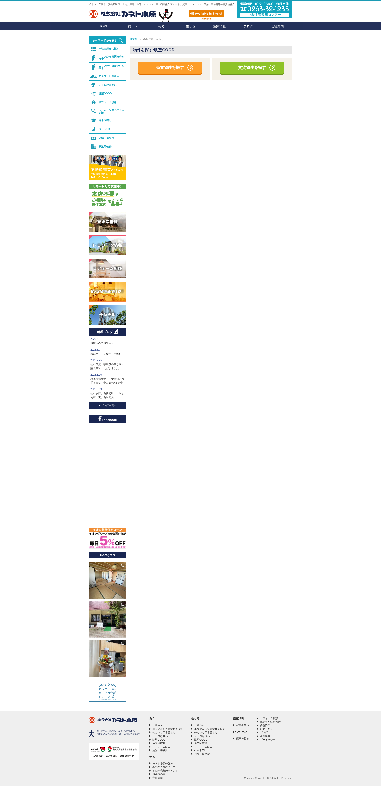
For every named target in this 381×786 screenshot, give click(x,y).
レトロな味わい (108, 84)
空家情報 (219, 26)
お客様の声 (158, 774)
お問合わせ (266, 728)
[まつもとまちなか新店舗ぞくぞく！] (107, 658)
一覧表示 (157, 725)
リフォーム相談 (269, 718)
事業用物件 (105, 146)
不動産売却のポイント (165, 770)
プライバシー (267, 739)
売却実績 (157, 777)
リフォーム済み (108, 102)
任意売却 (265, 725)
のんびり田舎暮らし (110, 76)
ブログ (248, 26)
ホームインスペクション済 (111, 111)
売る (161, 26)
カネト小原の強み (162, 763)
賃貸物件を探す (252, 67)
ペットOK (104, 129)
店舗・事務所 (106, 137)
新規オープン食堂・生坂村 (105, 353)
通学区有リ (105, 120)
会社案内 (277, 26)
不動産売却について (164, 767)
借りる (190, 26)
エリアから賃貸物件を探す (111, 67)
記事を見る (242, 725)
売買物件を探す (170, 67)
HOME (103, 26)
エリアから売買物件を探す (111, 58)
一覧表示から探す (109, 48)
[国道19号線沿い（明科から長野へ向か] (107, 619)
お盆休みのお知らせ (102, 343)
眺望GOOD (105, 93)
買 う (132, 26)
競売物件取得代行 (270, 721)
